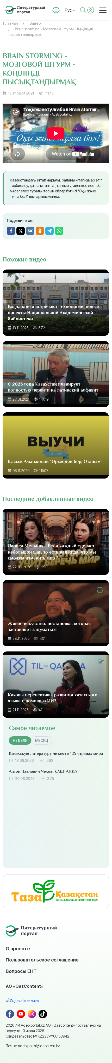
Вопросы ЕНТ (21, 971)
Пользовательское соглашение (42, 960)
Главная (10, 23)
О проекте (18, 948)
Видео (35, 23)
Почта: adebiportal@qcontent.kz (33, 1046)
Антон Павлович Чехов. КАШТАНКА (43, 771)
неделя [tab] (20, 740)
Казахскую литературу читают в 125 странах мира (56, 753)
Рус (69, 10)
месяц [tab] (41, 740)
